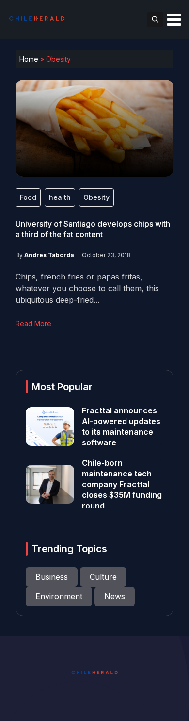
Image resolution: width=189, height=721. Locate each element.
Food (28, 197)
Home (28, 59)
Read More (33, 323)
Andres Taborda (49, 255)
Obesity (96, 197)
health (60, 197)
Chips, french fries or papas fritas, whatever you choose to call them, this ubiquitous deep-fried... (87, 288)
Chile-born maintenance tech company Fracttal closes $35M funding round (122, 484)
